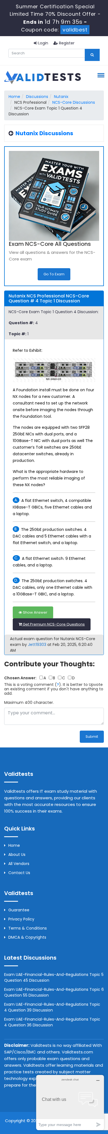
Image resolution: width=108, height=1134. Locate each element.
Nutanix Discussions (44, 133)
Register (66, 43)
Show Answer (34, 612)
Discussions (37, 96)
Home (14, 96)
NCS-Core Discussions (73, 102)
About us (16, 854)
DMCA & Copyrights (27, 937)
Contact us (19, 872)
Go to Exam (54, 274)
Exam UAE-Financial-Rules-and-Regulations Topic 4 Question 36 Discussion (52, 1022)
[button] (99, 75)
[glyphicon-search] (92, 55)
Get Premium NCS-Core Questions (53, 624)
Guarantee (18, 910)
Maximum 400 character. (29, 702)
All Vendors (18, 863)
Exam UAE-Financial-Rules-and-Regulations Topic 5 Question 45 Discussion (54, 977)
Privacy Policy (21, 919)
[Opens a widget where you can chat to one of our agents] (70, 1102)
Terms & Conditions (27, 928)
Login (42, 43)
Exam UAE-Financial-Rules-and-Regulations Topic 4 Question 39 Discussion (52, 1007)
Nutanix (61, 96)
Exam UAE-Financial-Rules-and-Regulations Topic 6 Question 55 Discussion (54, 992)
